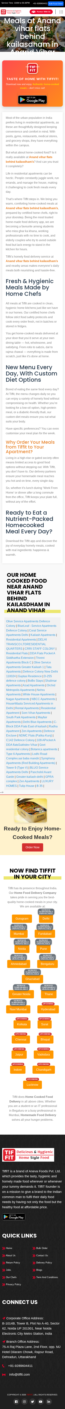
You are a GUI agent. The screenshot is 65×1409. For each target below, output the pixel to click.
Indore (18, 1069)
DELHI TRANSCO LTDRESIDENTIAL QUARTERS (26, 644)
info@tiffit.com (19, 1374)
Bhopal (45, 1039)
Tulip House (26, 785)
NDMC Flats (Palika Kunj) (35, 735)
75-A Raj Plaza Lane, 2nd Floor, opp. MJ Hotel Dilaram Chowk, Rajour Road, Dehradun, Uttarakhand (31, 1352)
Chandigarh (43, 1069)
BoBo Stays (35, 680)
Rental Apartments (27, 708)
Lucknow (32, 1084)
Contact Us (42, 1255)
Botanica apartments (44, 749)
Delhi (37, 67)
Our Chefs (11, 1277)
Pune (43, 948)
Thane (49, 994)
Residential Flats (17, 653)
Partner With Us (44, 12)
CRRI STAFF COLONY (40, 648)
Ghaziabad (32, 978)
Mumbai (19, 933)
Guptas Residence (30, 676)
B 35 (40, 785)
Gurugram (22, 918)
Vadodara (43, 1054)
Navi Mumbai (18, 1009)
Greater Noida (21, 994)
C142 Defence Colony (20, 740)
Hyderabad (48, 1009)
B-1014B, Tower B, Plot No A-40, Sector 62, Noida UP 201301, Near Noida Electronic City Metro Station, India (31, 1329)
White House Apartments (39, 694)
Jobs (8, 1270)
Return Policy (12, 1262)
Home (28, 67)
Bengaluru (47, 963)
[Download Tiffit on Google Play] (32, 98)
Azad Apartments (34, 685)
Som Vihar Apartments (35, 712)
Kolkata (22, 1024)
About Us (10, 1255)
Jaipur (19, 1054)
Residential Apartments (21, 639)
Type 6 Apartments (18, 753)
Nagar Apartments (17, 699)
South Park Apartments (21, 717)
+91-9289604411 (40, 3)
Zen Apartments (31, 731)
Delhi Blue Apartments (37, 721)
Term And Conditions (47, 1277)
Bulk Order (41, 1248)
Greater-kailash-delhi (29, 776)
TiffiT (29, 1395)
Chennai (20, 1039)
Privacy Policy (13, 1284)
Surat (44, 1024)
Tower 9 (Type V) (17, 767)
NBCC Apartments (43, 699)
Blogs (39, 1270)
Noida (22, 948)
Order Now (33, 847)
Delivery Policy (44, 1262)
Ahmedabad (19, 963)
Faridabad (44, 933)
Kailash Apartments (43, 634)
